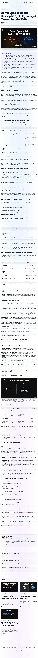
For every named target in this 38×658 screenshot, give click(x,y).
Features (7, 2)
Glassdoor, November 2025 (16, 207)
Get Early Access (31, 2)
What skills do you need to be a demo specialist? (11, 553)
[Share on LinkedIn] (36, 530)
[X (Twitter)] (16, 650)
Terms (34, 647)
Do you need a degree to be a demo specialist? (10, 570)
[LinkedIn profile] (7, 545)
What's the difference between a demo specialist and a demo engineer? (15, 567)
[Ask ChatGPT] (26, 23)
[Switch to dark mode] (26, 2)
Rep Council (17, 2)
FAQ (21, 2)
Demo (4, 647)
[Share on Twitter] (34, 530)
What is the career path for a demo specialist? (10, 563)
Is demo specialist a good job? (7, 556)
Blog (24, 2)
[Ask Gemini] (28, 23)
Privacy (30, 647)
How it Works (12, 2)
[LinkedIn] (19, 650)
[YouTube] (21, 650)
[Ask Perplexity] (24, 23)
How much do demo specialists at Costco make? (11, 560)
